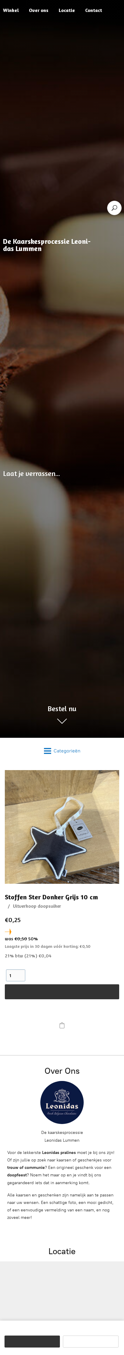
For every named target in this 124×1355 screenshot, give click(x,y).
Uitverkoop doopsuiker (37, 906)
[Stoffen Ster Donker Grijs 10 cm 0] (62, 827)
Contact (93, 10)
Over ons (38, 10)
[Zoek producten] (114, 208)
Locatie (67, 10)
